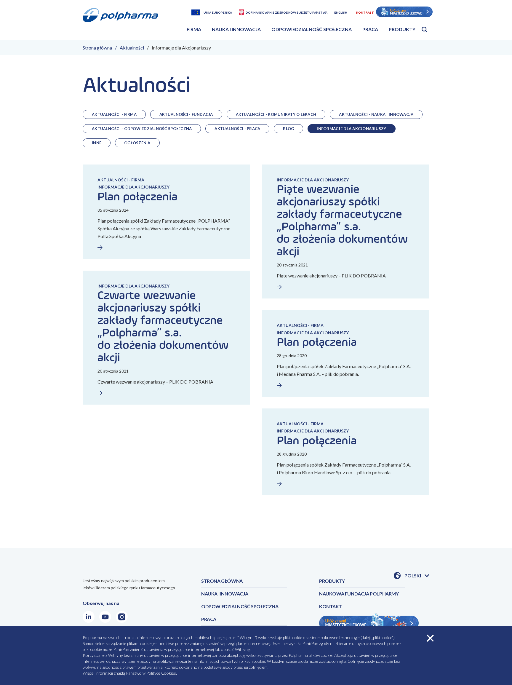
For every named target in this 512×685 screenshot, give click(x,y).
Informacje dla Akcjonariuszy (351, 128)
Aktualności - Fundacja (186, 114)
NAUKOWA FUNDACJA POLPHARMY (359, 593)
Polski (416, 576)
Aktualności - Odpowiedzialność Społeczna (142, 128)
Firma (194, 29)
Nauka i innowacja (236, 29)
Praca (370, 29)
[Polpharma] (123, 22)
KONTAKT (330, 606)
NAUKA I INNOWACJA (224, 593)
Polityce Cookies (161, 673)
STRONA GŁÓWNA (222, 581)
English (340, 12)
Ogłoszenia (137, 142)
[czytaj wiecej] (120, 247)
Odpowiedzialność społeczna (311, 29)
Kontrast (365, 12)
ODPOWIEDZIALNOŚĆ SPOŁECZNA (240, 606)
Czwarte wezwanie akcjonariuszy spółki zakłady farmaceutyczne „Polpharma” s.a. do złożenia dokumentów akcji (162, 327)
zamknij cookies (430, 638)
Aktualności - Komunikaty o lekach (276, 114)
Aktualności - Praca (237, 128)
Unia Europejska (218, 12)
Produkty (402, 29)
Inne (96, 142)
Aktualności (132, 47)
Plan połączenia (137, 197)
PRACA (208, 619)
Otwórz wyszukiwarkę (424, 29)
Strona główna (97, 47)
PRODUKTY (332, 581)
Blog (288, 128)
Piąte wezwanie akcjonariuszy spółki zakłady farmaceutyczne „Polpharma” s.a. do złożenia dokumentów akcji (342, 221)
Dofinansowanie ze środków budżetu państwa (286, 12)
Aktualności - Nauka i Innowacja (376, 114)
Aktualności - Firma (114, 114)
